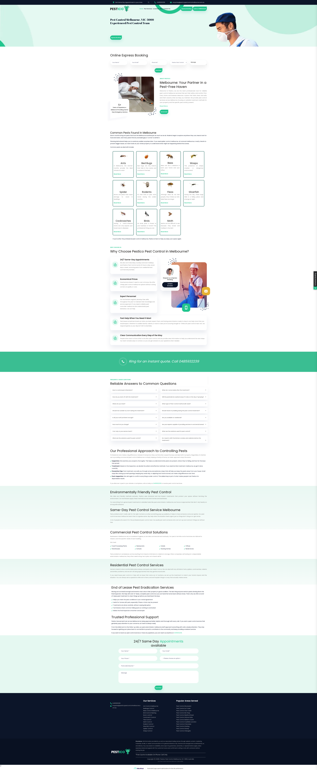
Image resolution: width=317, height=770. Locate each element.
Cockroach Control (149, 717)
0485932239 (161, 2)
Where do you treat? (119, 404)
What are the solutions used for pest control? (176, 431)
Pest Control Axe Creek (183, 711)
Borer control (147, 715)
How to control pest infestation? (123, 390)
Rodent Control (148, 724)
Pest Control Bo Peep (183, 713)
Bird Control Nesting (149, 713)
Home (141, 9)
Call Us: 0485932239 (200, 9)
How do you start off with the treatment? (125, 397)
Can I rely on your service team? (122, 431)
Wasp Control (147, 731)
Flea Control (147, 720)
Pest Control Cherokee (183, 724)
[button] (179, 657)
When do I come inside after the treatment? (176, 390)
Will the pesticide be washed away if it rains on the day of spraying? (183, 397)
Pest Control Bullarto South (185, 720)
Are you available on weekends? (172, 417)
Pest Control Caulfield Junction (186, 722)
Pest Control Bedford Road (185, 715)
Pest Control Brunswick (183, 706)
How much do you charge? (121, 424)
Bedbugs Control (148, 708)
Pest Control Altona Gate (184, 717)
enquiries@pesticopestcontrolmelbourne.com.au (188, 2)
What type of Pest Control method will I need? (176, 404)
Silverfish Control (148, 726)
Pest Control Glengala (183, 731)
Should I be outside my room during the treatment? (128, 410)
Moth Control (147, 722)
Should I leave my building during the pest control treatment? (181, 410)
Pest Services (148, 9)
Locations (156, 9)
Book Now (158, 70)
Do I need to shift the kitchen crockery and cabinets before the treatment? (181, 439)
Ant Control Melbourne (150, 706)
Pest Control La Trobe (183, 708)
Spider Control (148, 728)
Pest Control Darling (182, 726)
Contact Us (166, 9)
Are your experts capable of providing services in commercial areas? (183, 424)
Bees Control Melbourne (151, 711)
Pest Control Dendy (182, 728)
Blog (161, 9)
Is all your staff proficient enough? (123, 417)
